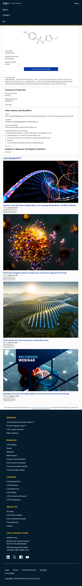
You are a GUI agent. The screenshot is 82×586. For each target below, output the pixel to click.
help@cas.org (12, 537)
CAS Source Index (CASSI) (17, 466)
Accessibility (9, 573)
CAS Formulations (13, 500)
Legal (7, 570)
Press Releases (13, 522)
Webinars (10, 452)
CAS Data (11, 477)
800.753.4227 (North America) (18, 541)
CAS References (13, 489)
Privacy (15, 570)
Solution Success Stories (16, 459)
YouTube (27, 557)
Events (9, 448)
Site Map (43, 570)
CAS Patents (11, 492)
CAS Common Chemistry (16, 463)
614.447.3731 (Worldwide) (17, 544)
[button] (41, 21)
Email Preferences (29, 570)
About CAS (12, 506)
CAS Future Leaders (14, 515)
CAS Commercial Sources (16, 496)
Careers (10, 526)
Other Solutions (12, 433)
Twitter (14, 557)
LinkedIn (8, 557)
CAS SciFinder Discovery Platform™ (20, 422)
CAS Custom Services (15, 429)
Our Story (10, 511)
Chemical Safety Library (16, 470)
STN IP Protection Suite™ (16, 426)
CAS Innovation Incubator (16, 519)
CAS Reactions (12, 485)
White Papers (12, 455)
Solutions (11, 417)
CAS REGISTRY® (14, 482)
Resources (12, 440)
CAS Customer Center (18, 533)
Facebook (21, 557)
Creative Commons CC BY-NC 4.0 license (40, 407)
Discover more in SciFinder (41, 69)
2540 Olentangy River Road (17, 547)
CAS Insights (11, 445)
